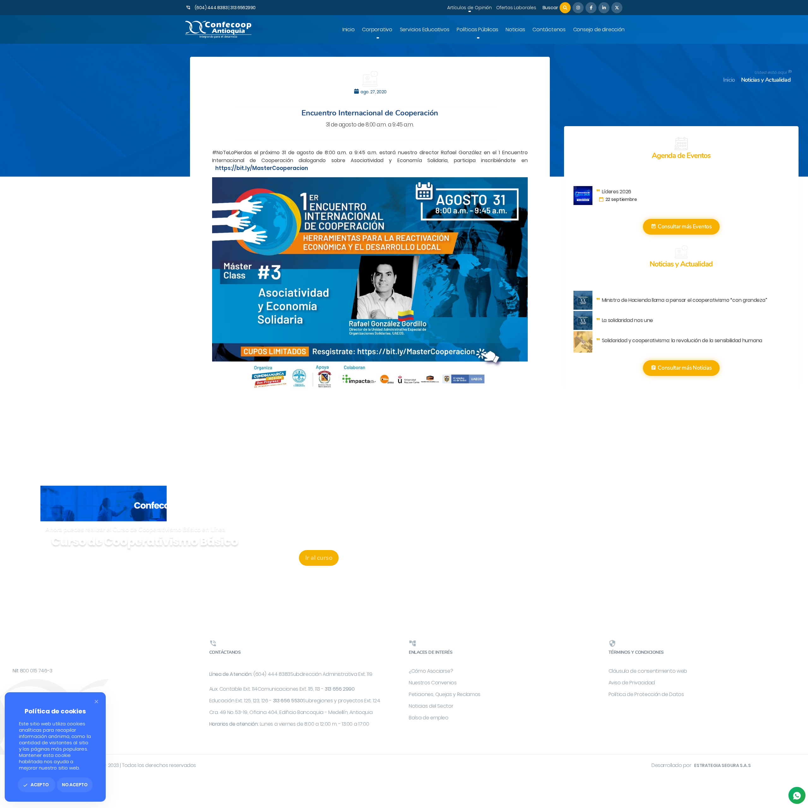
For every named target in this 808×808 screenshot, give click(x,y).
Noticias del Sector (431, 706)
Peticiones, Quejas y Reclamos (444, 694)
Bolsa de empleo (429, 717)
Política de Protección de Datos (646, 694)
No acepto (75, 785)
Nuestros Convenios (433, 682)
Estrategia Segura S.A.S (722, 765)
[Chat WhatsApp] (796, 795)
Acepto (36, 785)
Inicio (729, 80)
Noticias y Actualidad (766, 80)
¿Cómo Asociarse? (431, 671)
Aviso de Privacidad (632, 682)
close (96, 702)
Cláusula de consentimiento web (648, 671)
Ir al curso (319, 557)
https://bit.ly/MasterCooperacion (261, 168)
